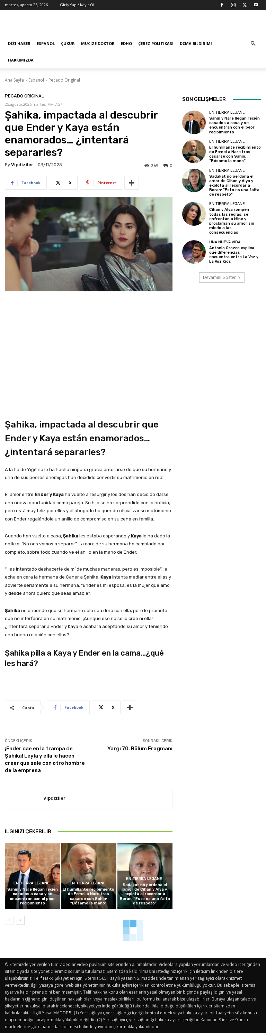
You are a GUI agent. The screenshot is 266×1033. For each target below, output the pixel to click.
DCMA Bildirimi (196, 43)
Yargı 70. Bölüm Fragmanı (139, 748)
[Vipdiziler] (24, 799)
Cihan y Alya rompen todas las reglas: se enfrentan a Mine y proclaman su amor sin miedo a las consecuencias (231, 221)
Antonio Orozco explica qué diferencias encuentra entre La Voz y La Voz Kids (233, 255)
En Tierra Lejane (32, 883)
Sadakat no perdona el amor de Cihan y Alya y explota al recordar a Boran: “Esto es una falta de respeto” (145, 894)
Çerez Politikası (156, 43)
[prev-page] (9, 920)
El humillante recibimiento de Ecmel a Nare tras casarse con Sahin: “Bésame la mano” (88, 896)
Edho (126, 43)
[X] (244, 5)
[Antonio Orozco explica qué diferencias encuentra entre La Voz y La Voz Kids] (194, 252)
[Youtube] (256, 5)
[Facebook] (221, 5)
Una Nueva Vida (224, 242)
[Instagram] (233, 5)
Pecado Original (64, 80)
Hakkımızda (21, 60)
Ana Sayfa (14, 80)
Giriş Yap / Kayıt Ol (77, 4)
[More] (131, 183)
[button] (253, 43)
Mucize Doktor (98, 43)
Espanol (46, 43)
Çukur (68, 43)
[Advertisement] (180, 25)
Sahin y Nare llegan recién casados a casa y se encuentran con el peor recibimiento (32, 896)
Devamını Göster (219, 277)
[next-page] (20, 920)
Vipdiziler (22, 164)
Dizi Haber (19, 43)
